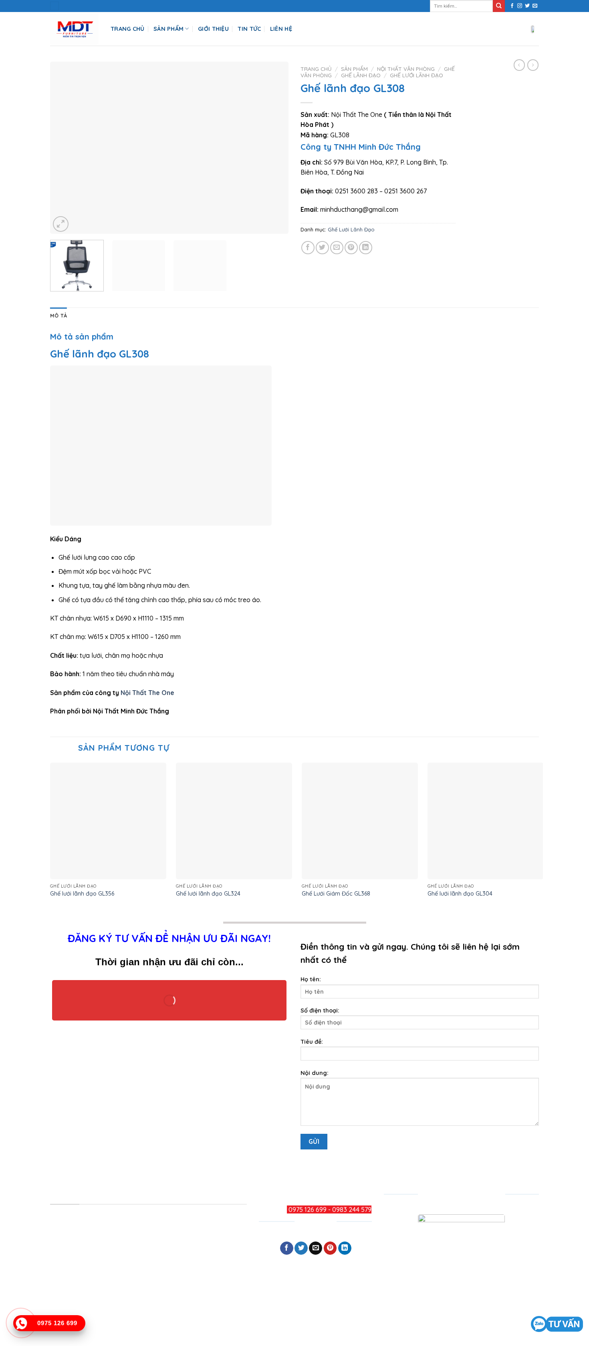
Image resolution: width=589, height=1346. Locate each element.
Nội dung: (315, 1073)
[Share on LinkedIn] (365, 247)
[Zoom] (61, 224)
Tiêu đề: (312, 1041)
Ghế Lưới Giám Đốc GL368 (336, 893)
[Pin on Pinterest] (351, 247)
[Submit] (499, 6)
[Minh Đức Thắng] (74, 29)
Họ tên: (311, 979)
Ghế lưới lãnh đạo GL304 (460, 893)
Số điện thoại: (320, 1010)
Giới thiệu (213, 28)
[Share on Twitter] (322, 247)
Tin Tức (249, 28)
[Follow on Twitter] (527, 6)
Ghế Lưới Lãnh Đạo (416, 75)
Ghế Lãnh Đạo (361, 75)
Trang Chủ (128, 28)
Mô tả (58, 315)
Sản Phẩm (168, 28)
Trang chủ (316, 68)
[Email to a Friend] (336, 247)
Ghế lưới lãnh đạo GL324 (208, 893)
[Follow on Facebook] (512, 6)
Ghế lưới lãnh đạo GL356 (82, 893)
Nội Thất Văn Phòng (406, 68)
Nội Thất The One (148, 693)
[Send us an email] (535, 6)
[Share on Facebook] (308, 247)
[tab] (58, 315)
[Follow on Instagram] (519, 6)
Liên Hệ (281, 28)
